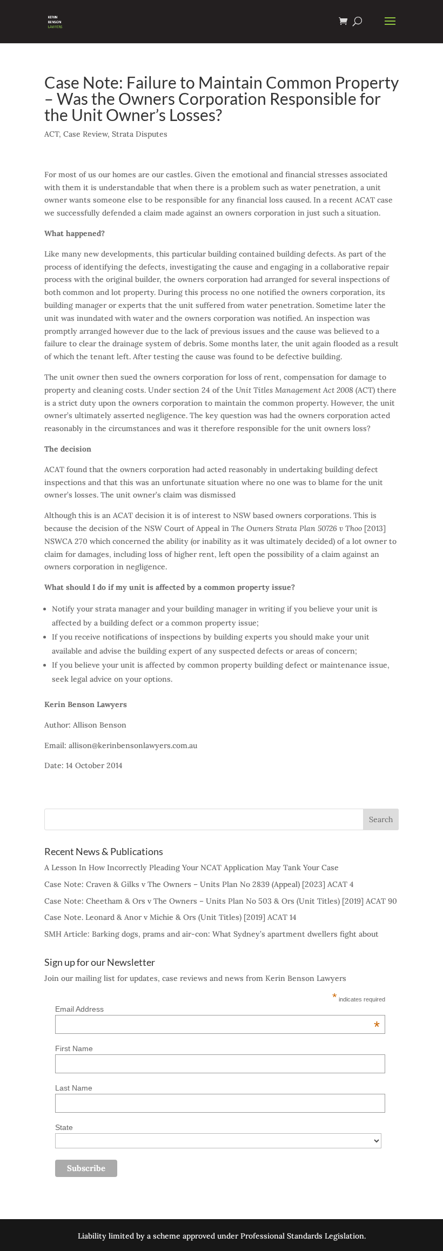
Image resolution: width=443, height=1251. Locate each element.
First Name (74, 1048)
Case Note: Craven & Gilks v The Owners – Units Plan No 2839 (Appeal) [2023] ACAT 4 (199, 884)
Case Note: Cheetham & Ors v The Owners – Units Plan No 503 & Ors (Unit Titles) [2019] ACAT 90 (220, 901)
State (64, 1127)
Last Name (73, 1088)
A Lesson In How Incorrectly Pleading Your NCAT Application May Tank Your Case (191, 867)
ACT (51, 134)
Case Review (85, 134)
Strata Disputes (139, 134)
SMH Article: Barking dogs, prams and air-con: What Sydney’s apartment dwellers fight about (211, 934)
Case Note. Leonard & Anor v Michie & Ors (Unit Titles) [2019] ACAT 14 (170, 917)
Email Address (217, 1009)
